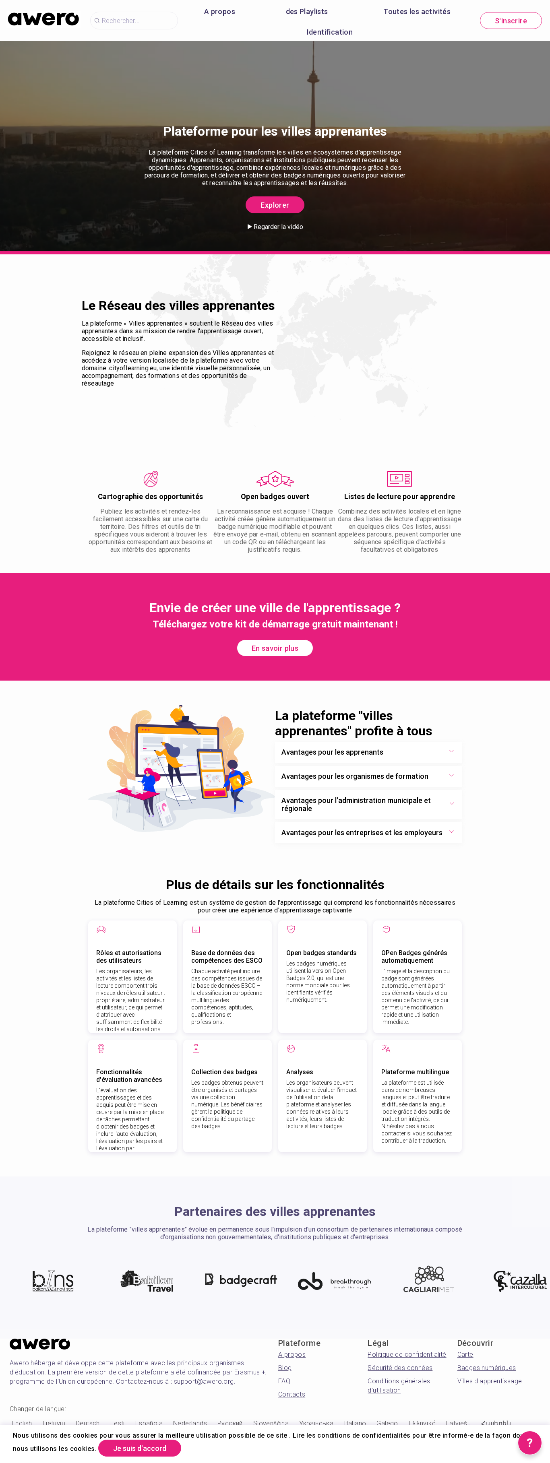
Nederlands (190, 1423)
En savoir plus (275, 648)
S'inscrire (511, 21)
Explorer (275, 205)
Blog (285, 1368)
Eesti (117, 1423)
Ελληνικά (422, 1423)
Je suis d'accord (139, 1448)
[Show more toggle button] (451, 752)
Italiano (355, 1423)
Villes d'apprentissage (489, 1381)
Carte (465, 1354)
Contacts (291, 1394)
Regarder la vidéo (278, 227)
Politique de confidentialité (407, 1354)
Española (149, 1423)
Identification (330, 32)
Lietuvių (54, 1423)
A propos (219, 11)
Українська (316, 1423)
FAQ (284, 1381)
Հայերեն (496, 1423)
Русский (230, 1423)
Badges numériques (486, 1368)
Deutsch (88, 1423)
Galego (387, 1423)
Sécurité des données (400, 1368)
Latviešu (458, 1423)
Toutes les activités (417, 11)
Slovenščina (271, 1423)
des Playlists (307, 11)
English (22, 1423)
